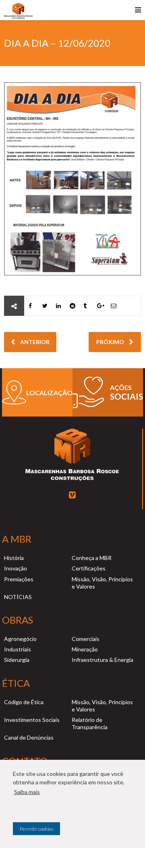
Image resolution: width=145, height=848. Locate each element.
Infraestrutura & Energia (102, 659)
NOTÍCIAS (18, 596)
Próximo (110, 341)
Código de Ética (24, 702)
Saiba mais (27, 791)
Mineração (85, 649)
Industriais (17, 649)
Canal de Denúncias (29, 737)
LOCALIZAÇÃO (49, 392)
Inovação (15, 568)
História (14, 557)
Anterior (34, 341)
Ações (121, 387)
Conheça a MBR (92, 557)
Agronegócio (20, 638)
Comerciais (85, 638)
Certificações (89, 568)
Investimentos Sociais (32, 719)
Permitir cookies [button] (36, 829)
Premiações (18, 579)
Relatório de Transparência (90, 723)
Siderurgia (16, 659)
